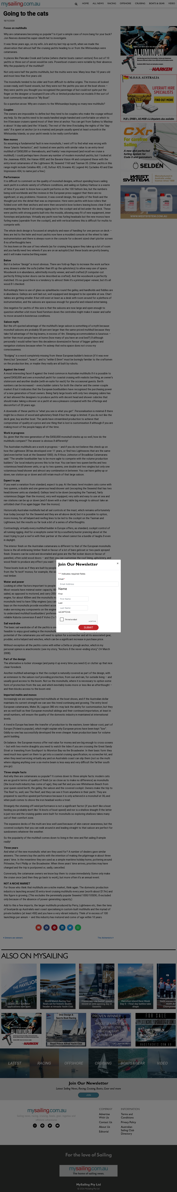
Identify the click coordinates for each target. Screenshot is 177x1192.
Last (60, 603)
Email (61, 579)
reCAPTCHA (64, 612)
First (60, 593)
